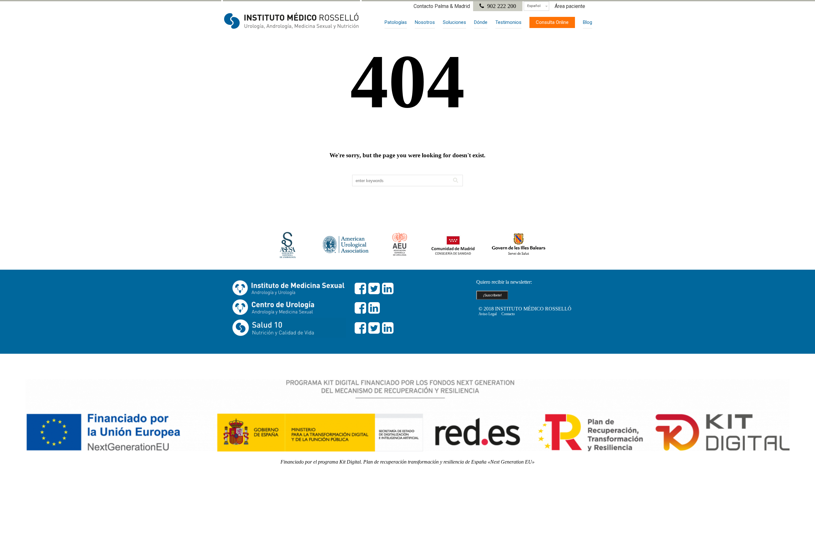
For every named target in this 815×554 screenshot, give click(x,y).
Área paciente (570, 6)
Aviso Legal (487, 314)
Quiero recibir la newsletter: (504, 282)
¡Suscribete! (492, 295)
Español (534, 6)
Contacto (508, 314)
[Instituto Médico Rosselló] (291, 20)
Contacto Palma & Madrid (442, 6)
